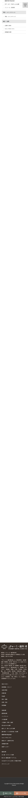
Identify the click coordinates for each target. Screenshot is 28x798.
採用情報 (4, 705)
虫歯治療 (4, 710)
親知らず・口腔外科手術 (8, 740)
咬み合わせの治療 (6, 725)
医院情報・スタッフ (7, 687)
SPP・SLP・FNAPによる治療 (12, 4)
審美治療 (4, 751)
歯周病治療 (4, 713)
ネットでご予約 (22, 793)
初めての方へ (5, 684)
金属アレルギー (5, 746)
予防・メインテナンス (10, 16)
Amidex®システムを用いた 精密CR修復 (11, 761)
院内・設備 (4, 699)
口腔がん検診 (8, 25)
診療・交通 (4, 702)
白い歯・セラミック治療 (8, 754)
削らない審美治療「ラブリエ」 (9, 758)
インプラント (5, 716)
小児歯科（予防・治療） (8, 722)
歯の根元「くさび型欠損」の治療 (10, 731)
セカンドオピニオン (7, 737)
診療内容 (4, 693)
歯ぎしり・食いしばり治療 (8, 728)
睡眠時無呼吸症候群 (7, 734)
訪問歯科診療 (5, 743)
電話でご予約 (8, 793)
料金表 (3, 696)
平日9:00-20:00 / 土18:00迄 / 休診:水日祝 (14, 796)
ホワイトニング (5, 764)
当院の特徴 (4, 690)
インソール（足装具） (10, 7)
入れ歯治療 (4, 719)
